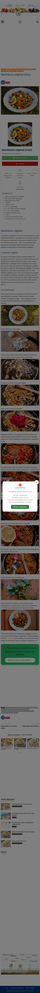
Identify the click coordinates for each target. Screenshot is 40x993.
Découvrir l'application (20, 507)
